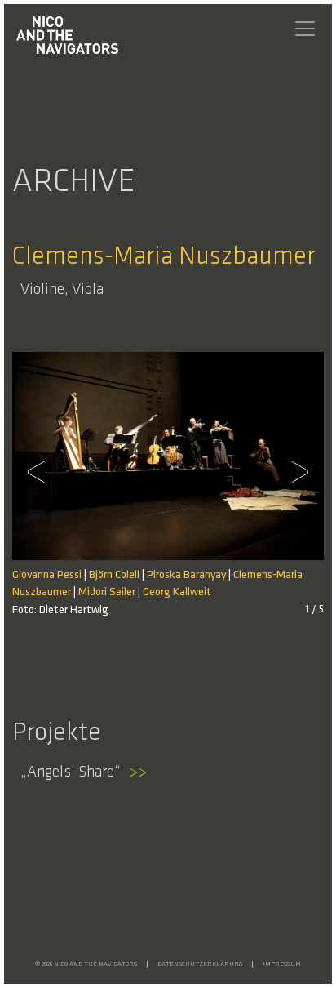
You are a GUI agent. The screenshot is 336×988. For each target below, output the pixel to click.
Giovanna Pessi (47, 575)
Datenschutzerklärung (199, 964)
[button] (40, 472)
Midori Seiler (106, 592)
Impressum (282, 964)
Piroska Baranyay (186, 575)
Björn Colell (114, 575)
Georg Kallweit (177, 592)
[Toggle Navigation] (305, 28)
